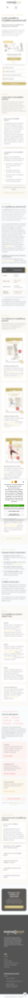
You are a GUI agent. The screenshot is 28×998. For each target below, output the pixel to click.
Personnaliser (14, 511)
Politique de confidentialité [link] (14, 514)
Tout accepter (14, 505)
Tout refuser (14, 508)
